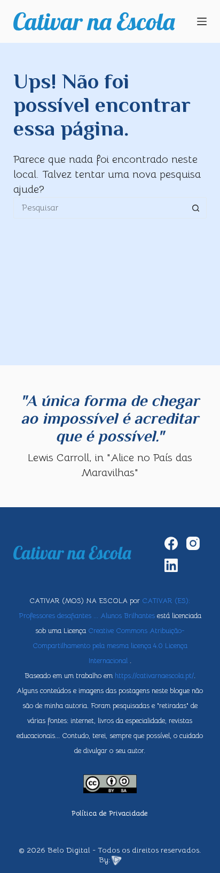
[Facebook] (171, 543)
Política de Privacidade (110, 813)
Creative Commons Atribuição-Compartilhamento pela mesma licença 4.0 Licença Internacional (110, 645)
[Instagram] (193, 543)
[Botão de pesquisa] (196, 208)
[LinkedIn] (171, 565)
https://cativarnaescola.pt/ (154, 675)
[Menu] (202, 21)
